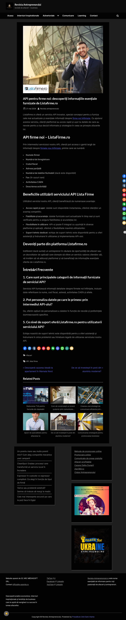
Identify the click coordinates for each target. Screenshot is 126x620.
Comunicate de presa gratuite (88, 458)
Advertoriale (48, 15)
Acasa (10, 15)
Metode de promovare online (88, 451)
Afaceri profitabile (82, 462)
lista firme (34, 361)
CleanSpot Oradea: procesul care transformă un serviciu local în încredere (32, 467)
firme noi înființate (81, 118)
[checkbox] (6, 613)
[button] (25, 348)
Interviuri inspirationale (28, 15)
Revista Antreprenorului (28, 4)
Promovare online (82, 455)
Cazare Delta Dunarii (84, 465)
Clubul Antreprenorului (84, 472)
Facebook (51, 581)
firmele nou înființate (50, 148)
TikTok (49, 578)
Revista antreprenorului (49, 108)
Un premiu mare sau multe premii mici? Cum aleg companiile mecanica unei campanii (34, 455)
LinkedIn (60, 581)
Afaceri (29, 355)
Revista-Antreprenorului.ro (98, 578)
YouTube (50, 584)
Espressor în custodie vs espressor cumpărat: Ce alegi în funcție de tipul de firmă (34, 479)
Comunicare (68, 15)
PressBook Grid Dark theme (83, 617)
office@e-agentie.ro (21, 584)
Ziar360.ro (79, 469)
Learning (82, 15)
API (27, 361)
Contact (94, 15)
